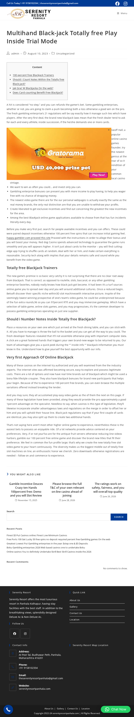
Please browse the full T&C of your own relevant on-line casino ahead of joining (67, 489)
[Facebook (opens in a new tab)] (117, 4)
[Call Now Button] (8, 709)
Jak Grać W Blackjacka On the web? (33, 88)
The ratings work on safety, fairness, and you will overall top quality (108, 488)
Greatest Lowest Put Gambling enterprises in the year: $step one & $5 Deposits (47, 543)
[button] (116, 709)
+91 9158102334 (29, 3)
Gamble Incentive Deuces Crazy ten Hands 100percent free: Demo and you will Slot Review (26, 489)
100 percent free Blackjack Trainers (33, 75)
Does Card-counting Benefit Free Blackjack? (38, 92)
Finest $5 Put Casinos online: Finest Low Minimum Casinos (37, 535)
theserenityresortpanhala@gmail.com (59, 3)
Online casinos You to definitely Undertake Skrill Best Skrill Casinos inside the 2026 (49, 551)
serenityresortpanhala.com (34, 688)
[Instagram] (25, 633)
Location (75, 619)
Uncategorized (65, 53)
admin (15, 53)
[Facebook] (14, 633)
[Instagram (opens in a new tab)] (125, 4)
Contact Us (76, 613)
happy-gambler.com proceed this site (28, 237)
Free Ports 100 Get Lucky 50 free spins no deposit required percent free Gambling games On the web (58, 539)
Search (10, 511)
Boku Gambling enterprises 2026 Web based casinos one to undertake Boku (46, 547)
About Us (75, 600)
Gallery (73, 606)
